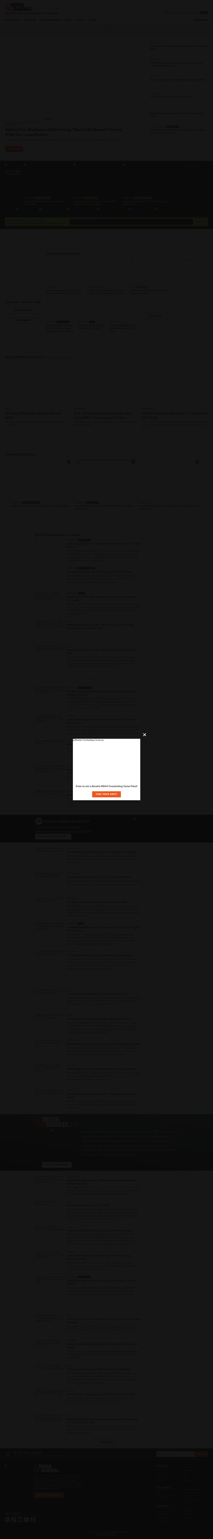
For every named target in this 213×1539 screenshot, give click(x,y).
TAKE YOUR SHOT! (106, 794)
